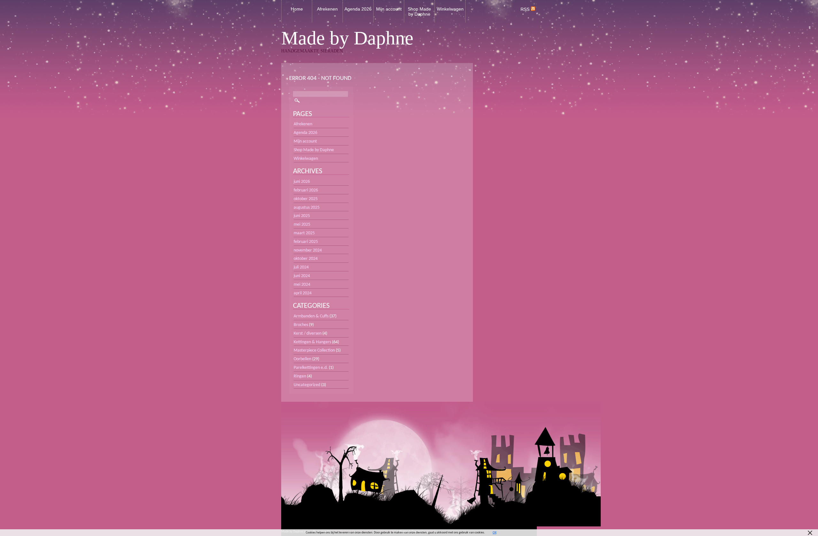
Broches (301, 324)
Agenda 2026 (358, 9)
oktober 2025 (306, 199)
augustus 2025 (307, 207)
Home (297, 9)
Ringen (300, 376)
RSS (526, 9)
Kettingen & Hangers (312, 342)
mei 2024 (302, 284)
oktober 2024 (306, 258)
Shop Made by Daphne (419, 11)
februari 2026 (306, 190)
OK (495, 532)
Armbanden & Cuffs (311, 316)
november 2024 (308, 250)
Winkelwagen (450, 9)
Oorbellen (302, 359)
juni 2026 (302, 181)
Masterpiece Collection (314, 350)
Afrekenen (327, 9)
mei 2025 (302, 224)
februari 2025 (306, 241)
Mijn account (389, 9)
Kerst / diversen (307, 333)
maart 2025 (304, 233)
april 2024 (303, 293)
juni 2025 (302, 216)
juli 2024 (301, 267)
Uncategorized (307, 385)
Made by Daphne (347, 38)
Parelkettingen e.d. (311, 367)
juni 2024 (302, 276)
